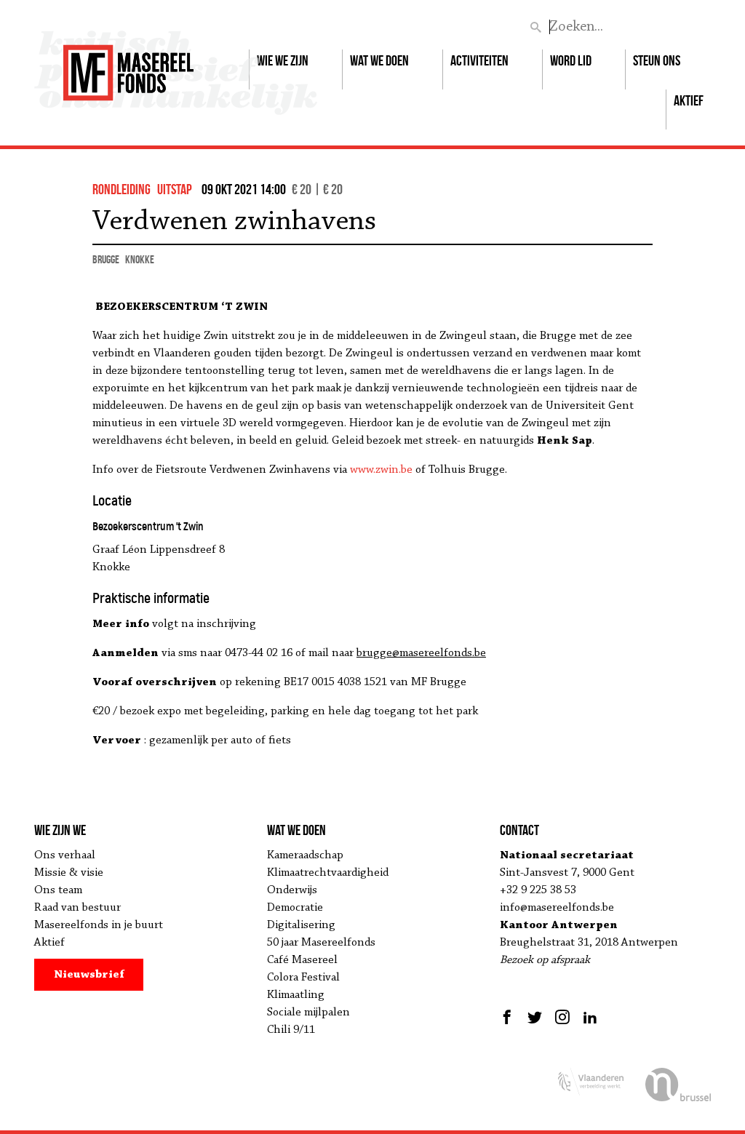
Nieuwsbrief (89, 975)
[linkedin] (590, 1017)
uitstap (174, 189)
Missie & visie (68, 873)
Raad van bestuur (77, 908)
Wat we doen (379, 60)
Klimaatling (295, 995)
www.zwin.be (381, 470)
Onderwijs (292, 890)
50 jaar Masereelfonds (321, 943)
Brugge (105, 259)
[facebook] (509, 1017)
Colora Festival (303, 977)
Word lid (570, 60)
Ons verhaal (64, 855)
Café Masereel (302, 960)
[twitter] (535, 1017)
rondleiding (121, 189)
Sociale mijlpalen (308, 1012)
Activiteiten (479, 60)
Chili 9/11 (291, 1030)
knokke (139, 259)
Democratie (295, 908)
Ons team (58, 890)
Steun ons (656, 60)
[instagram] (562, 1017)
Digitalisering (301, 925)
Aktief (689, 100)
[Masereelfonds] (128, 66)
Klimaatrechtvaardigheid (328, 873)
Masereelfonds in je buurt (98, 925)
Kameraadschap (305, 855)
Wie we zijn (282, 60)
